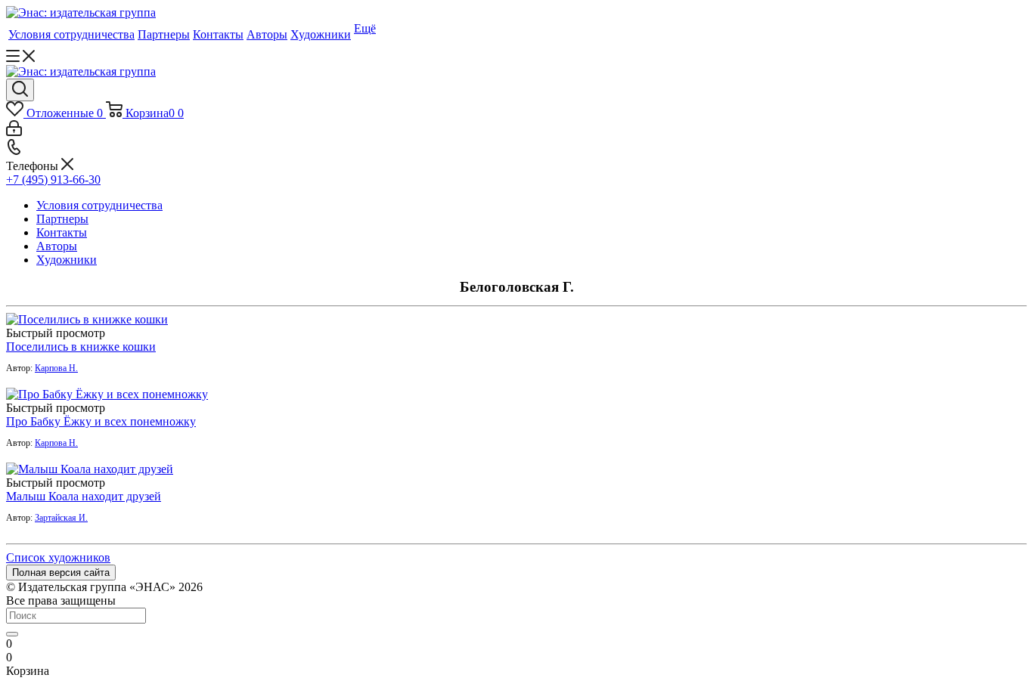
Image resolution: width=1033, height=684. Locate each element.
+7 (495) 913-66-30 (53, 179)
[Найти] (12, 634)
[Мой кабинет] (14, 131)
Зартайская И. (61, 517)
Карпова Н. (56, 368)
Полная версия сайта (61, 572)
